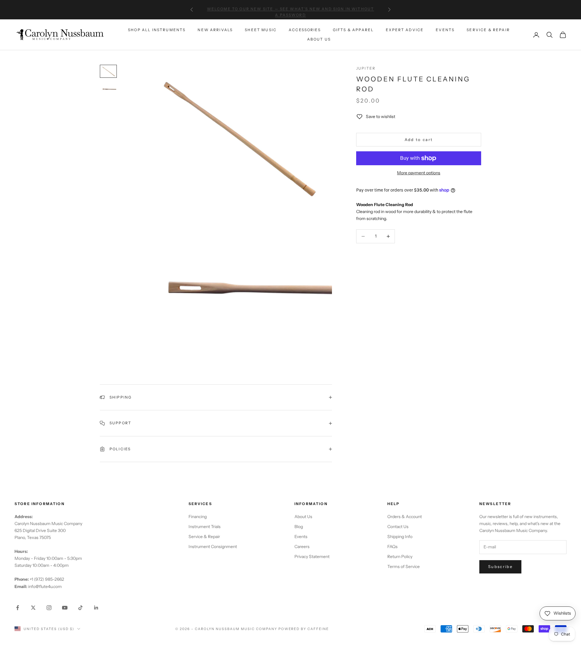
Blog (298, 526)
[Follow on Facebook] (18, 608)
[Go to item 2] (108, 89)
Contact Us (398, 526)
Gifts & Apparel (353, 30)
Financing (198, 516)
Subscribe (500, 566)
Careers (302, 546)
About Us (319, 39)
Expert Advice (405, 30)
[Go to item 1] (108, 71)
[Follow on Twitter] (33, 608)
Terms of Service (403, 566)
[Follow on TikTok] (80, 608)
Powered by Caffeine (303, 629)
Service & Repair (488, 30)
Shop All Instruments (156, 30)
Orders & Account (404, 516)
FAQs (392, 546)
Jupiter (366, 68)
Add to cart (419, 139)
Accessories (305, 30)
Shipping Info (399, 536)
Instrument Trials (205, 526)
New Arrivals (215, 30)
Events (445, 30)
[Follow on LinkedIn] (96, 608)
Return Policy (399, 556)
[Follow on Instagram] (49, 608)
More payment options (418, 173)
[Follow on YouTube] (65, 608)
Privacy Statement (312, 556)
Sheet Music (261, 30)
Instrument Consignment (213, 546)
